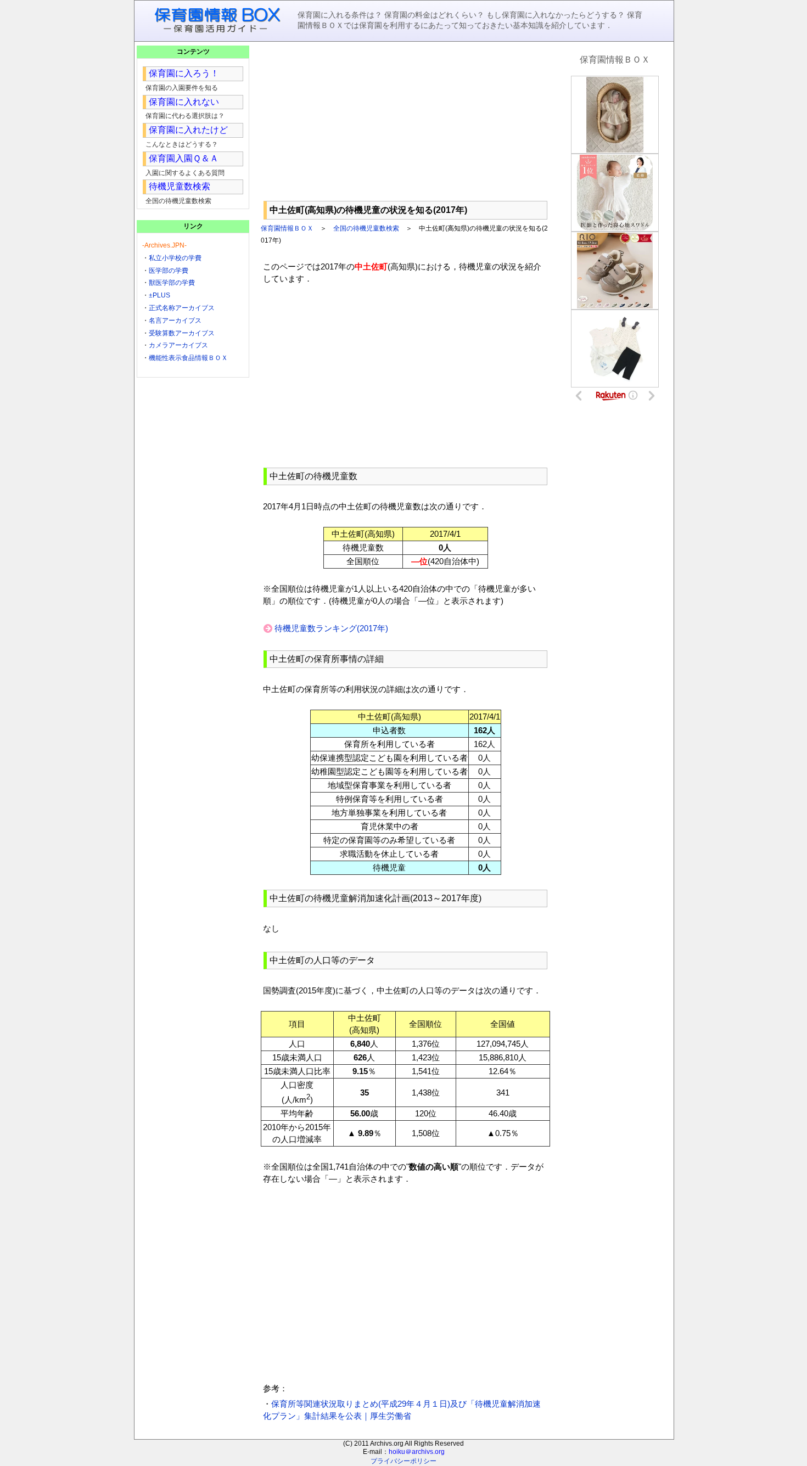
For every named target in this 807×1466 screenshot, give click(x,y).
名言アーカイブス (175, 320)
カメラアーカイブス (178, 345)
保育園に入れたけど (188, 129)
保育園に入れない (184, 101)
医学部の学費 (168, 270)
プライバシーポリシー (403, 1461)
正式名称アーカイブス (182, 308)
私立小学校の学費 (175, 258)
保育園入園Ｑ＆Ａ (183, 158)
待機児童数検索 (179, 186)
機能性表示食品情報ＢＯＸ (188, 358)
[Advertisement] (405, 121)
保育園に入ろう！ (184, 73)
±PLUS (159, 295)
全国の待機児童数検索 (366, 228)
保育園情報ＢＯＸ (287, 228)
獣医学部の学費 (172, 283)
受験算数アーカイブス (182, 333)
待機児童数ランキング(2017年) (331, 628)
